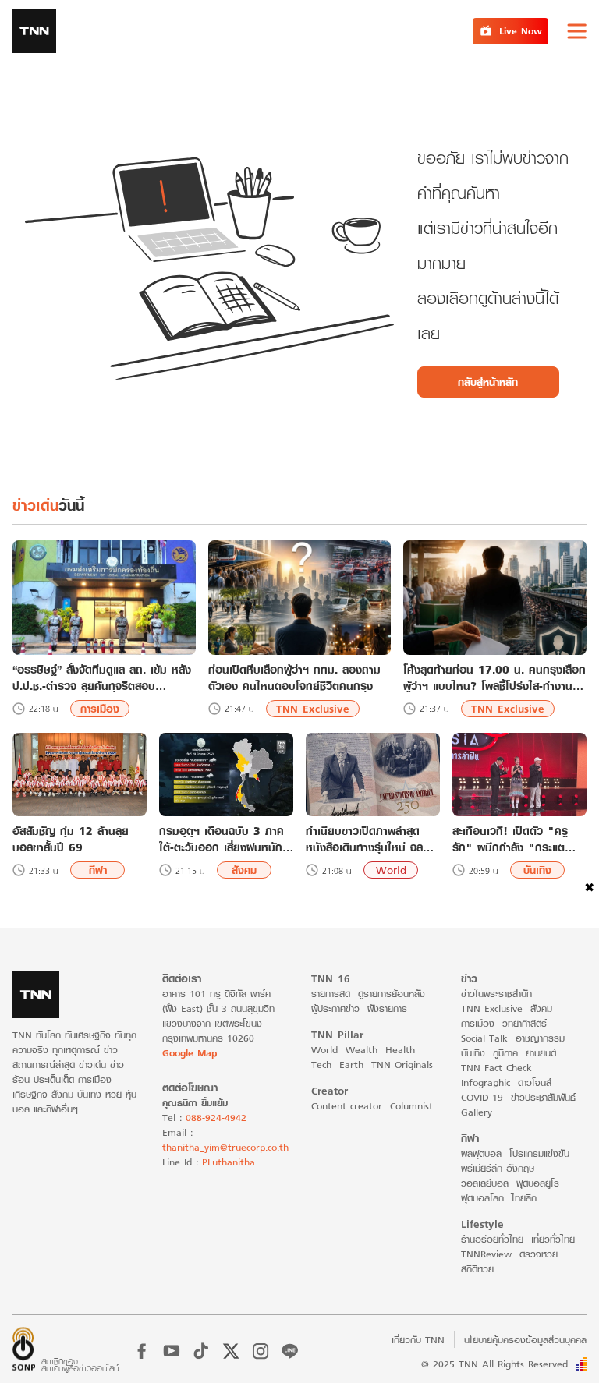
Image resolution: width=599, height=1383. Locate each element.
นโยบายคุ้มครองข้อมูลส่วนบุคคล (525, 1339)
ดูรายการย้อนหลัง (391, 993)
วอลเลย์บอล (485, 1183)
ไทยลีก (524, 1197)
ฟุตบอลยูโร (537, 1183)
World (391, 870)
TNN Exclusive (312, 708)
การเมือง (99, 708)
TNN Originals (402, 1064)
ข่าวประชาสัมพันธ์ (543, 1097)
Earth (351, 1064)
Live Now (520, 31)
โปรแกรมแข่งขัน (539, 1153)
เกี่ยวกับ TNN (418, 1339)
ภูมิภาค (505, 1052)
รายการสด (330, 993)
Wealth (361, 1049)
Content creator (346, 1105)
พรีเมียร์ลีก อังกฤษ (497, 1168)
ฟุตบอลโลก (482, 1197)
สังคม (244, 870)
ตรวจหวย (538, 1254)
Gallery (476, 1112)
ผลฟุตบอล (481, 1153)
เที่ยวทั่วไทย (553, 1239)
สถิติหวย (477, 1268)
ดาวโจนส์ (534, 1082)
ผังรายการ (387, 1008)
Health (400, 1049)
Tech (321, 1064)
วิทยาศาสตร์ (524, 1023)
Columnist (411, 1105)
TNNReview (486, 1254)
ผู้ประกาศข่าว (335, 1008)
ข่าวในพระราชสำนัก (496, 993)
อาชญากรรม (540, 1038)
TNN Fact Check (496, 1067)
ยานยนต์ (541, 1052)
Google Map (189, 1052)
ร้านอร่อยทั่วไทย (492, 1239)
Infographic (485, 1082)
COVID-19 (482, 1097)
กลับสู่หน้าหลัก (488, 382)
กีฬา (98, 870)
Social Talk (484, 1038)
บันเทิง (537, 870)
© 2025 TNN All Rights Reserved (494, 1363)
